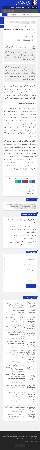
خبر (17, 22)
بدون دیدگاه (30, 193)
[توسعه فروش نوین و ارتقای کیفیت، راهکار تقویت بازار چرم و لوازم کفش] (20, 344)
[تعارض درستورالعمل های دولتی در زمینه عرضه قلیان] (20, 394)
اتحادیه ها (25, 22)
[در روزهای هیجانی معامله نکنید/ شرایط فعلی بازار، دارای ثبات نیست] (20, 352)
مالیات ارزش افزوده (21, 208)
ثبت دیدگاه (31, 286)
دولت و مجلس (25, 23)
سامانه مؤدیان (26, 206)
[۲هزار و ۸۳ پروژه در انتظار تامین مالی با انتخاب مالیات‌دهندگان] (20, 305)
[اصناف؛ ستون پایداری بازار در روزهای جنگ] (20, 359)
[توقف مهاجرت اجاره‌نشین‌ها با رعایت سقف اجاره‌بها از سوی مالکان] (20, 326)
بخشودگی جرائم (30, 204)
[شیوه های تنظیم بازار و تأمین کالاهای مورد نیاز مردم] (20, 409)
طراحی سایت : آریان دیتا (31, 441)
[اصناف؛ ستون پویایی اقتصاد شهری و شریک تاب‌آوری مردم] (20, 319)
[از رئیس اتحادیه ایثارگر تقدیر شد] (20, 387)
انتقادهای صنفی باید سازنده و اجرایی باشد (21, 226)
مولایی (23, 186)
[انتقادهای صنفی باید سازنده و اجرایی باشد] (20, 312)
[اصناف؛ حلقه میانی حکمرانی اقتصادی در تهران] (20, 401)
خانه (33, 22)
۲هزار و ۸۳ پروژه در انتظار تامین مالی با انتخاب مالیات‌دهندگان (24, 15)
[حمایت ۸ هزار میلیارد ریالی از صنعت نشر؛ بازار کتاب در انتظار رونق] (20, 416)
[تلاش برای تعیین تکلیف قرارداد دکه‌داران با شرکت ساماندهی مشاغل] (20, 335)
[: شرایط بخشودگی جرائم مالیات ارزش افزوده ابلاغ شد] (6, 43)
